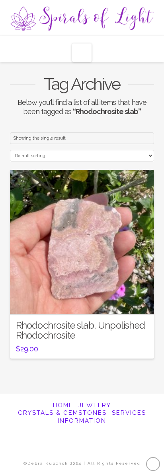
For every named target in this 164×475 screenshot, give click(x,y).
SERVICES (129, 412)
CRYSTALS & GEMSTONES (62, 412)
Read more (82, 301)
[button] (82, 52)
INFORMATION (82, 420)
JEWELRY (94, 405)
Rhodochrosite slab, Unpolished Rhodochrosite (80, 330)
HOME (63, 405)
